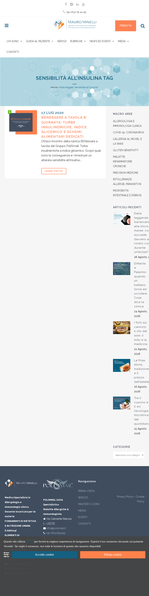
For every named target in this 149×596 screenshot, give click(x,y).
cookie (29, 541)
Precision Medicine (125, 172)
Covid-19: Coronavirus (128, 132)
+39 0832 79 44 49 (75, 12)
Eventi (82, 517)
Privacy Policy (125, 496)
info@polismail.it (56, 528)
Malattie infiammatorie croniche (122, 161)
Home (54, 87)
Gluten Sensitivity (125, 150)
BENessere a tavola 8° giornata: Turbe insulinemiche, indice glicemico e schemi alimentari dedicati (64, 126)
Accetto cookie (44, 554)
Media (122, 41)
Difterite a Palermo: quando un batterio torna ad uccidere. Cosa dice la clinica (141, 285)
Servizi (62, 41)
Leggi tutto (54, 171)
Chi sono (13, 41)
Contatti (13, 51)
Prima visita (86, 491)
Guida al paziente (38, 41)
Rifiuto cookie (113, 554)
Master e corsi (88, 504)
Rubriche (76, 41)
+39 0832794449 (55, 533)
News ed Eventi (100, 41)
